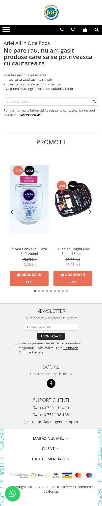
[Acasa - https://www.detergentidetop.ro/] (51, 12)
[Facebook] (51, 383)
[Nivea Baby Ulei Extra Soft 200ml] (29, 199)
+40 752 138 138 (53, 414)
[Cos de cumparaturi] (84, 30)
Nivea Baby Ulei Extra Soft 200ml (29, 251)
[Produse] (6, 31)
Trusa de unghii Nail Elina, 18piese (73, 251)
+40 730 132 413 (53, 407)
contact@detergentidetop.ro (53, 421)
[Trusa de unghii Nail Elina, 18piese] (72, 199)
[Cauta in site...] (96, 30)
